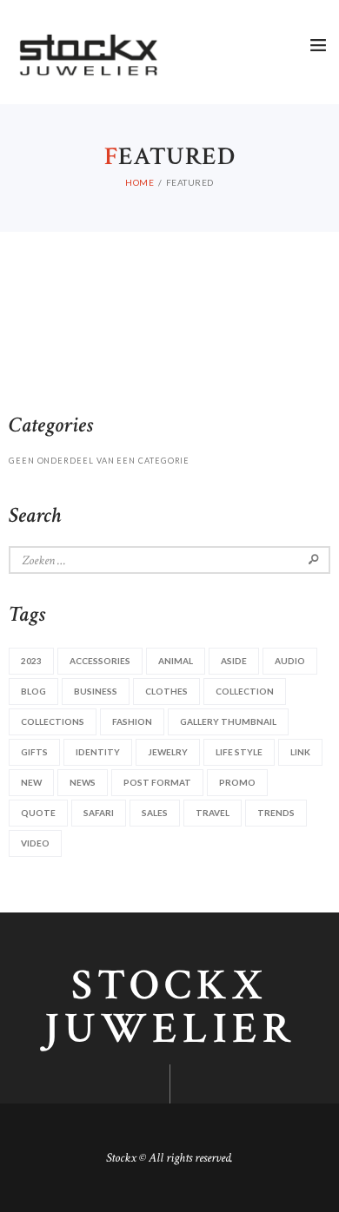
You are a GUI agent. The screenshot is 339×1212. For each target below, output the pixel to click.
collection (245, 691)
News (83, 782)
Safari (98, 812)
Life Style (239, 752)
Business (95, 691)
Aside (234, 660)
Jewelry (168, 752)
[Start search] (316, 62)
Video (35, 843)
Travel (212, 812)
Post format (157, 782)
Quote (38, 812)
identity (98, 752)
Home (139, 182)
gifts (34, 752)
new (31, 782)
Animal (175, 660)
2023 (31, 660)
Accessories (100, 660)
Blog (33, 691)
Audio (290, 660)
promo (237, 782)
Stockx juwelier (169, 1008)
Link (300, 752)
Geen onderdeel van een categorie (99, 460)
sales (155, 812)
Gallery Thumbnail (228, 721)
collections (52, 721)
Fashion (132, 721)
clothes (166, 691)
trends (276, 812)
